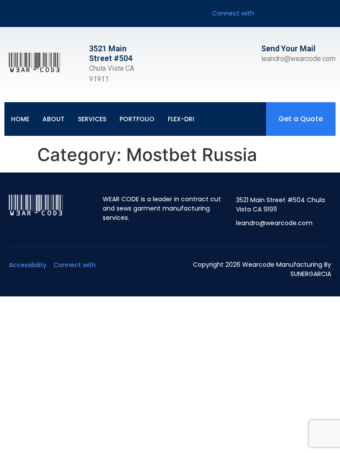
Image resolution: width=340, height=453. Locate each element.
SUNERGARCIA (310, 273)
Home (20, 119)
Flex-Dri (181, 119)
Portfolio (137, 119)
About (53, 119)
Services (92, 119)
